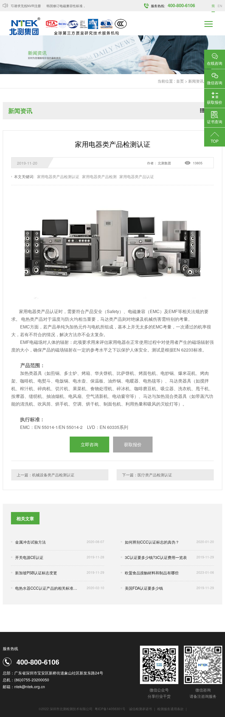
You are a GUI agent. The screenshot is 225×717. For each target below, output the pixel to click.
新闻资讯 (196, 81)
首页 (180, 81)
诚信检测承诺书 (140, 708)
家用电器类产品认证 (136, 176)
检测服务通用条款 (170, 708)
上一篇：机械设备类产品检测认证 (45, 474)
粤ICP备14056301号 (110, 708)
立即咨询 (89, 444)
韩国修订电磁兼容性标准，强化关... (68, 5)
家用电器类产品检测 (99, 176)
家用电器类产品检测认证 (58, 176)
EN (220, 5)
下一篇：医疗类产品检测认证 (147, 474)
